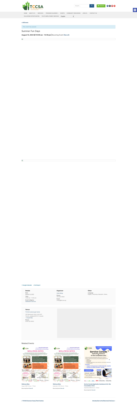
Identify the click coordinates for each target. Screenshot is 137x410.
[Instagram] (110, 6)
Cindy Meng (60, 293)
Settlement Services (30, 301)
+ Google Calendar (27, 285)
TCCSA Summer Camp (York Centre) (33, 401)
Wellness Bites (25, 384)
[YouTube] (112, 6)
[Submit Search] (91, 6)
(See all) (66, 35)
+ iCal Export (36, 285)
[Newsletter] (114, 6)
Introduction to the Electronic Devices (103, 401)
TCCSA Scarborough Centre (32, 312)
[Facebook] (107, 6)
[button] (135, 10)
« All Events (25, 22)
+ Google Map (29, 317)
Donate (101, 5)
